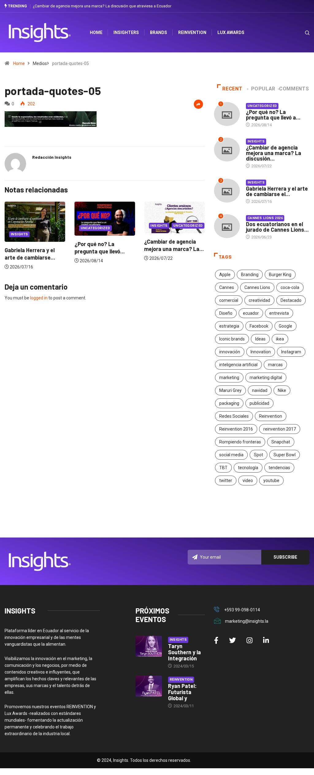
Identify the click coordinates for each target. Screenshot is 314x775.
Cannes (226, 287)
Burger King (280, 274)
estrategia (229, 326)
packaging (229, 403)
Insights (135, 226)
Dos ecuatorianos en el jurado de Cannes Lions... (277, 227)
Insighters (126, 32)
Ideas (260, 338)
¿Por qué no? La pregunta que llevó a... (273, 114)
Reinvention (192, 32)
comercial (228, 300)
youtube (271, 480)
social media (231, 454)
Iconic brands (232, 338)
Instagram (291, 351)
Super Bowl (285, 454)
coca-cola (290, 287)
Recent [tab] (232, 89)
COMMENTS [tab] (294, 89)
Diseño (225, 313)
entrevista (279, 313)
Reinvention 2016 (236, 429)
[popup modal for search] (299, 32)
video (248, 480)
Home (19, 63)
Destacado (291, 300)
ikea (280, 338)
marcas (275, 364)
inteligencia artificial (238, 364)
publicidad (259, 403)
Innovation (261, 351)
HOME (96, 32)
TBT (223, 467)
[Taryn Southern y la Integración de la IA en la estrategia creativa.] (149, 646)
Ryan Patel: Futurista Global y (182, 691)
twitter (225, 480)
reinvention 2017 (279, 429)
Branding (249, 274)
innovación (229, 351)
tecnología (248, 467)
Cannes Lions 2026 (265, 218)
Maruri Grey (230, 390)
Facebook (259, 326)
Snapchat (280, 441)
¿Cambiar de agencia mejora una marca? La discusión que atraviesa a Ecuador (102, 6)
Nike (282, 390)
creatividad (259, 300)
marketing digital (266, 377)
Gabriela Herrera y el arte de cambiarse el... (277, 191)
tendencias (279, 467)
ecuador (251, 313)
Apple (225, 274)
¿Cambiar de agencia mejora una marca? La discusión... (273, 153)
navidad (259, 390)
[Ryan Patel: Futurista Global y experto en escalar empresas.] (149, 686)
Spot (258, 454)
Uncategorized (71, 228)
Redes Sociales (234, 416)
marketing (229, 377)
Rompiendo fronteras (240, 441)
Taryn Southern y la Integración (184, 652)
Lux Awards (230, 32)
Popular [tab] (263, 89)
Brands (158, 32)
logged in (39, 297)
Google (285, 326)
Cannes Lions (257, 287)
